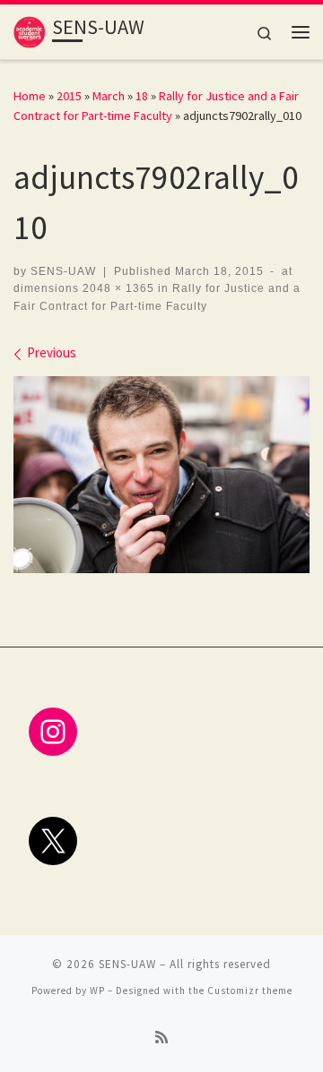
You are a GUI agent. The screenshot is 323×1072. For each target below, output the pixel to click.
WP (97, 990)
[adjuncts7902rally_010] (161, 474)
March (108, 96)
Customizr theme (249, 990)
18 (141, 96)
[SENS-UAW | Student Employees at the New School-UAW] (29, 29)
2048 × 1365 (116, 288)
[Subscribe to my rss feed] (161, 1037)
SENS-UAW (63, 271)
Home (29, 96)
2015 (69, 96)
